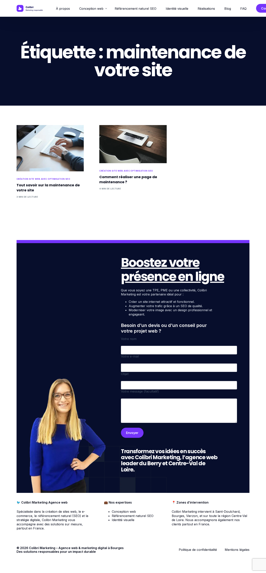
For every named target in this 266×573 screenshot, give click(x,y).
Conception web (124, 511)
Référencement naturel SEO (132, 516)
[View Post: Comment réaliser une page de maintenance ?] (132, 144)
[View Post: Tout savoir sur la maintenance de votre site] (50, 148)
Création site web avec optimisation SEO (43, 179)
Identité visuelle (123, 520)
